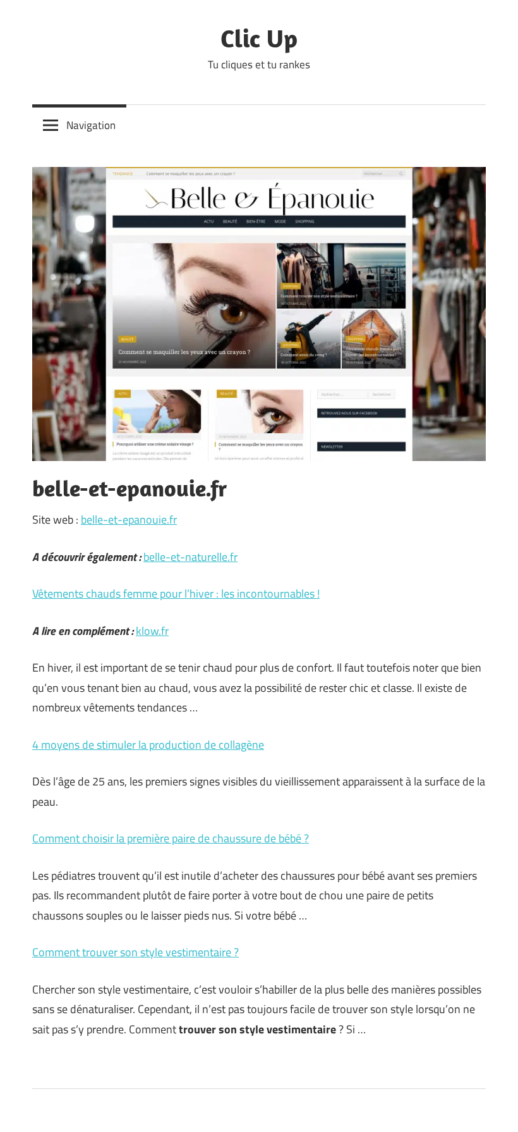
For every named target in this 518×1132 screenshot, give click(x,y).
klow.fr (152, 630)
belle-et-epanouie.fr (129, 519)
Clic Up (259, 38)
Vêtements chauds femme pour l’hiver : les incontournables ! (176, 593)
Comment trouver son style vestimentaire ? (135, 952)
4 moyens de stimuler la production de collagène (148, 744)
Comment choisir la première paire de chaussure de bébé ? (170, 838)
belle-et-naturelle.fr (190, 556)
